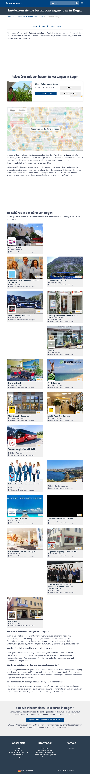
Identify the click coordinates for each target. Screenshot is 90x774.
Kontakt (71, 748)
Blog (18, 757)
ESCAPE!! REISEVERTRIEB (17, 519)
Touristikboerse (54, 383)
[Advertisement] (45, 57)
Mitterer (51, 350)
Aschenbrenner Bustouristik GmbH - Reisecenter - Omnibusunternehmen (22, 450)
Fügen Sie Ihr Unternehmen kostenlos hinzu (45, 720)
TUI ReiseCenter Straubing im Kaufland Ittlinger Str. (23, 281)
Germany (10, 17)
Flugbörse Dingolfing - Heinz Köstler (62, 552)
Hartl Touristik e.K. (15, 248)
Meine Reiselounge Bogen (46, 84)
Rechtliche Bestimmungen (45, 752)
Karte (71, 88)
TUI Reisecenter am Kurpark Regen (21, 552)
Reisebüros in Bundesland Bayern (30, 17)
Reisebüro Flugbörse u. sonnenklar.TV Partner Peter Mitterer (63, 316)
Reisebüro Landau (54, 484)
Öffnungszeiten (71, 94)
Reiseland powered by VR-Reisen (60, 519)
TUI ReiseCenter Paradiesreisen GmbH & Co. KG (25, 485)
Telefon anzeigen (46, 94)
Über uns (19, 748)
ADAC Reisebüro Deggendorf (19, 416)
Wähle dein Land (27, 771)
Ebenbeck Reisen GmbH (57, 280)
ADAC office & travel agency (59, 416)
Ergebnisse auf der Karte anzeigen (45, 129)
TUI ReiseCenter (14, 621)
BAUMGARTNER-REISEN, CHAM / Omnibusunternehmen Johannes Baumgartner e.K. (60, 586)
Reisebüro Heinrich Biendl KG (19, 315)
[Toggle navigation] (82, 3)
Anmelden (18, 750)
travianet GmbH (14, 383)
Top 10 (34, 26)
